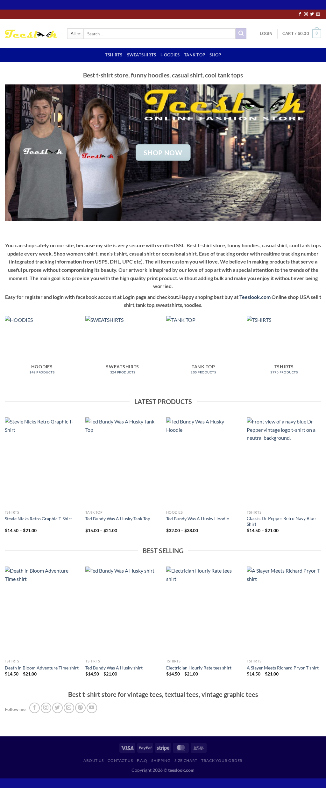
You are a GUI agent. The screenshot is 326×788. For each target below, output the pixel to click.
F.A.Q (142, 760)
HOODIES (170, 54)
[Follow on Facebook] (300, 14)
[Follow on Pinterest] (80, 708)
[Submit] (241, 33)
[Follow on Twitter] (312, 14)
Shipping (160, 760)
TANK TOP (194, 54)
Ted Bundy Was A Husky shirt (114, 667)
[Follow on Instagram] (306, 14)
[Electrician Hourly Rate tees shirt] (203, 611)
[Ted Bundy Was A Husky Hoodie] (203, 462)
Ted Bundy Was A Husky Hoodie (197, 518)
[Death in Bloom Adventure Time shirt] (42, 611)
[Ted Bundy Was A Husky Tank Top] (122, 462)
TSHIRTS (114, 54)
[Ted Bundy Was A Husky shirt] (122, 611)
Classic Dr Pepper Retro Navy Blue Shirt (281, 521)
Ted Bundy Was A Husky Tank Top (117, 518)
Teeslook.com (255, 297)
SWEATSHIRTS (141, 54)
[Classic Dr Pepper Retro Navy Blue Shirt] (284, 462)
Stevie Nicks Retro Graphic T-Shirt (38, 518)
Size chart (185, 760)
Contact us (120, 760)
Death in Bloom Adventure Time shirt (42, 667)
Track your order (222, 760)
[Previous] (5, 481)
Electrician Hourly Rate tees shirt (198, 667)
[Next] (321, 481)
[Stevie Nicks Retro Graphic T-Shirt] (42, 462)
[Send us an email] (318, 14)
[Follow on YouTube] (92, 708)
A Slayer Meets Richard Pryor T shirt (283, 667)
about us (93, 760)
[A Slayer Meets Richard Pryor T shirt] (284, 611)
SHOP (215, 54)
